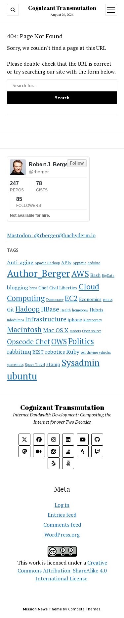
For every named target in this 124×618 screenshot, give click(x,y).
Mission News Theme (42, 608)
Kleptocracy (92, 320)
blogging (17, 287)
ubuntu (22, 376)
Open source (91, 331)
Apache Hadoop (47, 263)
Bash (95, 275)
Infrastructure (45, 319)
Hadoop (28, 308)
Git (10, 309)
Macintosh (24, 329)
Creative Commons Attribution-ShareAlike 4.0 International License (62, 570)
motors (75, 331)
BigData (108, 275)
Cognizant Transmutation (62, 8)
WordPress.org (62, 534)
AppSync (79, 263)
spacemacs (15, 364)
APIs (66, 262)
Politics (81, 341)
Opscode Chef (28, 341)
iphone (75, 319)
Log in (62, 504)
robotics (55, 351)
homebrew (80, 310)
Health (66, 310)
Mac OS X (55, 330)
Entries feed (62, 514)
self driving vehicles (96, 352)
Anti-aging (20, 262)
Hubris (96, 310)
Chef (43, 287)
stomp (53, 364)
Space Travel (35, 364)
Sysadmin (81, 363)
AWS (80, 273)
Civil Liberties (63, 287)
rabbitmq (19, 351)
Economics (90, 299)
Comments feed (62, 524)
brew (33, 288)
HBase (50, 309)
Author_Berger (38, 273)
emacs (107, 299)
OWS (59, 341)
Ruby (72, 351)
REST (38, 352)
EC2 (71, 298)
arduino (94, 263)
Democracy (54, 299)
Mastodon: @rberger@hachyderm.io (51, 235)
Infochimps (15, 320)
